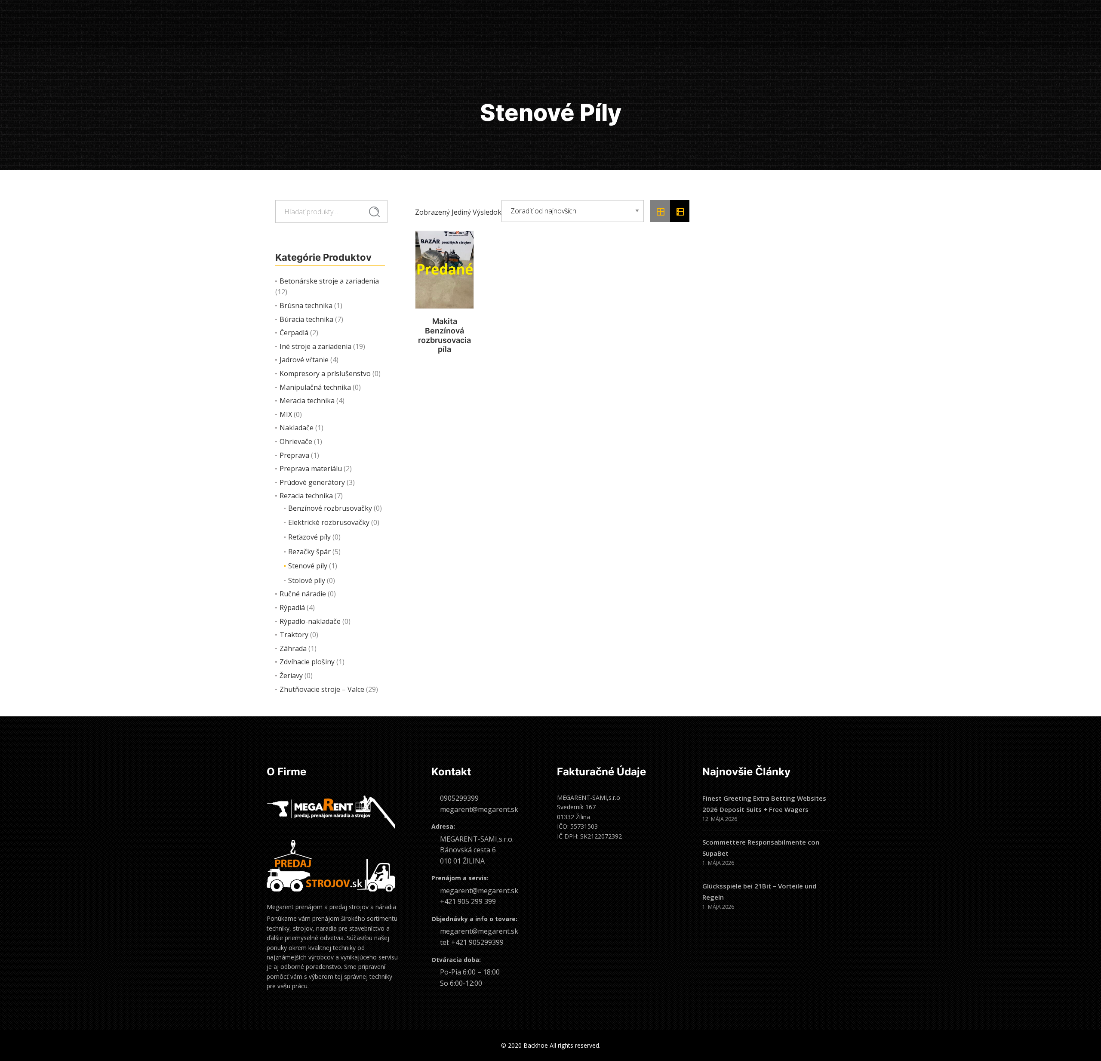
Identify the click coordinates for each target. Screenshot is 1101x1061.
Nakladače (297, 427)
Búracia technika (306, 319)
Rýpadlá (292, 607)
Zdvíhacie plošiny (307, 661)
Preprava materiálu (311, 468)
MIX (286, 414)
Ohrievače (296, 441)
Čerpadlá (294, 332)
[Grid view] (660, 211)
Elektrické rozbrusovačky (328, 522)
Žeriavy (291, 675)
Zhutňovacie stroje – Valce (322, 689)
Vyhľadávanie (374, 211)
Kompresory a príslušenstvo (325, 373)
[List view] (680, 211)
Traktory (294, 634)
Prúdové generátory (312, 482)
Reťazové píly (309, 537)
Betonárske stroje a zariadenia (329, 281)
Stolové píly (306, 580)
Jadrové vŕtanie (304, 359)
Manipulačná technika (315, 387)
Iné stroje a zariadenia (315, 346)
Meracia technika (307, 400)
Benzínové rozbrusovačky (330, 508)
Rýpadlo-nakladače (310, 621)
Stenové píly (307, 566)
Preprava (294, 455)
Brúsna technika (306, 305)
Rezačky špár (309, 551)
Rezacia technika (306, 495)
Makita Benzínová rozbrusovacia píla (444, 335)
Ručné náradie (303, 593)
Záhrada (293, 648)
